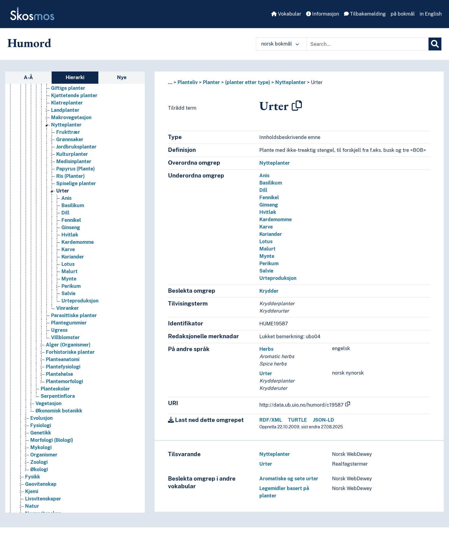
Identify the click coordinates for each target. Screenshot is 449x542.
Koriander (72, 257)
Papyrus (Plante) (75, 169)
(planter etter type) (247, 82)
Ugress (59, 330)
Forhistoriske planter (70, 352)
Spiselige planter (76, 183)
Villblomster (65, 337)
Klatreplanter (67, 103)
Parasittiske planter (74, 315)
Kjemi (31, 491)
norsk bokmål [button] (277, 44)
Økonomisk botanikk (58, 411)
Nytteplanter (66, 125)
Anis (66, 198)
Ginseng (70, 227)
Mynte (68, 279)
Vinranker (67, 308)
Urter (62, 191)
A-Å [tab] (28, 77)
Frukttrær (68, 132)
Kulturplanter (72, 154)
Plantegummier (69, 323)
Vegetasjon (48, 403)
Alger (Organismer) (68, 345)
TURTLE (297, 420)
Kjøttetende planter (74, 95)
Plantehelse (59, 374)
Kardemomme (77, 242)
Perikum (71, 286)
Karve (68, 249)
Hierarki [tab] (75, 77)
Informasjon (325, 14)
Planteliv (187, 82)
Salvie (68, 293)
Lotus (68, 264)
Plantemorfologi (64, 381)
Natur (32, 506)
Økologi (39, 469)
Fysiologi (40, 425)
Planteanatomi (62, 359)
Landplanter (65, 110)
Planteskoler (55, 389)
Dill (65, 213)
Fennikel (71, 220)
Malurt (69, 271)
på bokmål (403, 14)
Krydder (269, 291)
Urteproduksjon (79, 301)
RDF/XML (270, 420)
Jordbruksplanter (76, 147)
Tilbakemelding (367, 14)
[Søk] (435, 44)
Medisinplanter (73, 161)
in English (431, 14)
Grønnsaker (69, 139)
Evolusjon (41, 418)
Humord (29, 43)
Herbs (266, 349)
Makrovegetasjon (71, 117)
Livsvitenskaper (43, 499)
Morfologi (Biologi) (51, 440)
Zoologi (39, 462)
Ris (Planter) (70, 176)
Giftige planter (68, 88)
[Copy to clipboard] (297, 105)
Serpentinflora (58, 396)
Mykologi (41, 447)
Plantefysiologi (63, 367)
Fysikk (32, 477)
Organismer (43, 455)
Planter (211, 82)
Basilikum (72, 205)
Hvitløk (69, 235)
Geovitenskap (41, 484)
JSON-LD (323, 420)
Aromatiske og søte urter (288, 479)
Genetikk (40, 433)
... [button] (170, 82)
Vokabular (289, 14)
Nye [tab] (121, 77)
